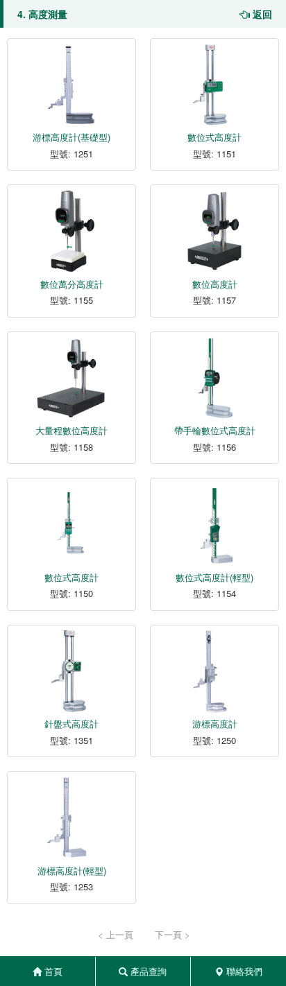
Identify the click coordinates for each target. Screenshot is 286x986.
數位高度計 (214, 284)
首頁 (52, 971)
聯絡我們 (243, 971)
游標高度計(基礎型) (71, 137)
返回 (261, 14)
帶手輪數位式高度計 (214, 430)
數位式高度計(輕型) (214, 577)
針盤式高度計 (71, 723)
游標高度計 (214, 723)
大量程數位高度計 (71, 430)
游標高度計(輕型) (71, 870)
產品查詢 (147, 971)
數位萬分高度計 (71, 284)
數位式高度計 (214, 137)
